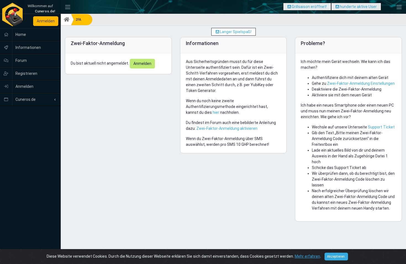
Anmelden (46, 21)
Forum (21, 60)
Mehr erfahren (307, 256)
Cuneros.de (25, 99)
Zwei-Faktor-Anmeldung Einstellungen (361, 83)
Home (20, 34)
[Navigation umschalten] (68, 7)
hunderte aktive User (358, 6)
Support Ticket (381, 127)
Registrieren (26, 73)
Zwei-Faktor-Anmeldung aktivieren (226, 128)
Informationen (28, 47)
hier (216, 112)
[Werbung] (289, 6)
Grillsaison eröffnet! (309, 6)
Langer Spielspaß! (235, 32)
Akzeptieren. (336, 256)
